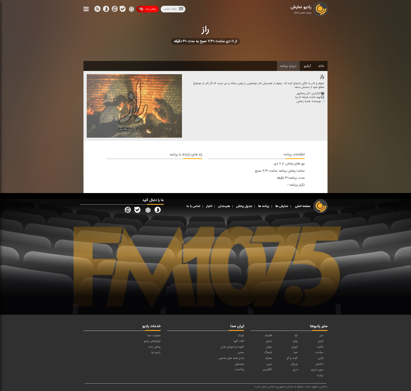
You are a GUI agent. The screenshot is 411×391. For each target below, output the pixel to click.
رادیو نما (156, 352)
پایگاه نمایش (170, 9)
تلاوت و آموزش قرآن (232, 347)
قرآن (320, 358)
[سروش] (122, 9)
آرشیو (307, 66)
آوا (296, 335)
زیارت (320, 375)
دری (295, 369)
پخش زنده (150, 9)
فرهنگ (268, 352)
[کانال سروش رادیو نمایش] (157, 211)
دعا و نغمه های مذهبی (231, 358)
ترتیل (269, 341)
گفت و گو (292, 358)
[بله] (106, 9)
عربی (269, 364)
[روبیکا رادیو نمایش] (147, 211)
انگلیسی (267, 369)
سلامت (319, 352)
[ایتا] (114, 9)
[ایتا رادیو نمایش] (127, 211)
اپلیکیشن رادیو (152, 341)
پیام (295, 341)
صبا (296, 352)
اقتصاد (268, 335)
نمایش (319, 364)
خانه (321, 66)
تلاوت (320, 347)
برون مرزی (317, 369)
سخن (241, 352)
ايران (320, 341)
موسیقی (239, 364)
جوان (269, 347)
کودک (241, 335)
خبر (321, 335)
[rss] (97, 9)
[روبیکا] (131, 9)
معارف (268, 358)
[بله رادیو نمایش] (137, 211)
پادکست (239, 369)
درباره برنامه (288, 66)
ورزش (294, 364)
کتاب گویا (239, 341)
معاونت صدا (154, 335)
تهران (294, 347)
